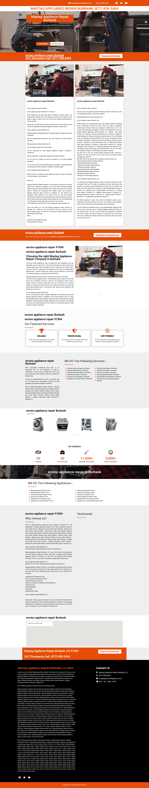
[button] (97, 295)
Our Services (57, 44)
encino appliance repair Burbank (44, 232)
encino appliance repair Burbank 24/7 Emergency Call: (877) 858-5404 (48, 57)
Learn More (43, 44)
